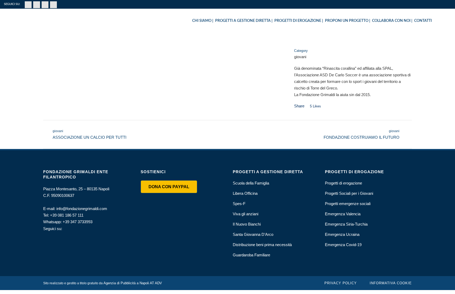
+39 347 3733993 (77, 222)
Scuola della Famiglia (251, 183)
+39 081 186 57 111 (66, 215)
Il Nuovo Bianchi (247, 224)
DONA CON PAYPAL (169, 187)
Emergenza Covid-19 (343, 244)
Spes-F (239, 203)
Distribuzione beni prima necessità (262, 244)
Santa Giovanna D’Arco (253, 234)
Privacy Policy (340, 283)
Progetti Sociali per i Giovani (349, 193)
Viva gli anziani (245, 214)
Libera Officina (245, 193)
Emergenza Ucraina (342, 234)
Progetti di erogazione (343, 183)
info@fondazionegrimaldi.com (81, 208)
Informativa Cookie (391, 283)
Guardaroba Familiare (251, 255)
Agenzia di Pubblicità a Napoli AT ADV (132, 283)
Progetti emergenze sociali (347, 203)
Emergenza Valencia (342, 214)
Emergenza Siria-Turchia (346, 224)
